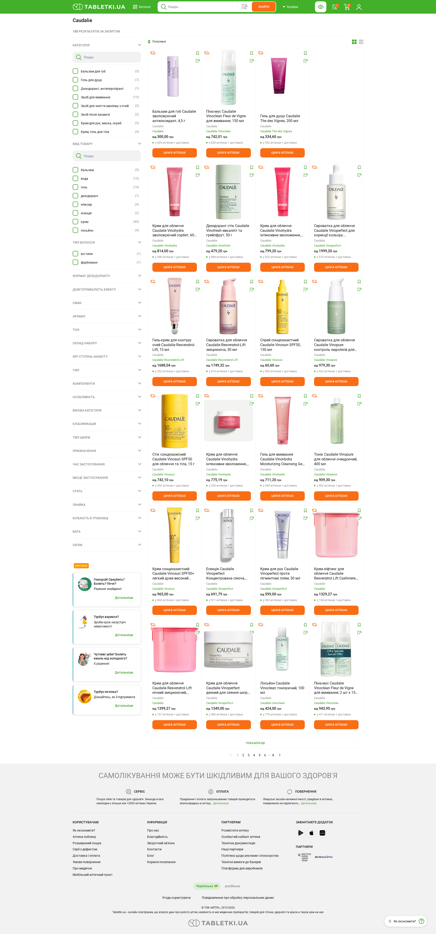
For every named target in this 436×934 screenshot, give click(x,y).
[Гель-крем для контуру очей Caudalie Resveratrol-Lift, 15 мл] (174, 306)
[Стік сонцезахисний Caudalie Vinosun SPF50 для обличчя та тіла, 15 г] (174, 420)
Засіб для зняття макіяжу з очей (105, 106)
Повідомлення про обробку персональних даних (238, 897)
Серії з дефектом (85, 849)
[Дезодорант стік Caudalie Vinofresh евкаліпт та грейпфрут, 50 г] (228, 191)
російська (232, 886)
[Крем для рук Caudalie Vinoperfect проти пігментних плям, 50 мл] (282, 535)
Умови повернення (87, 862)
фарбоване (89, 262)
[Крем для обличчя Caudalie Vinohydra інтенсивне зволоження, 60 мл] (282, 191)
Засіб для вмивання (95, 97)
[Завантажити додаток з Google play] (300, 832)
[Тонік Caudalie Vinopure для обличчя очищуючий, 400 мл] (336, 420)
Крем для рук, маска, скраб (101, 123)
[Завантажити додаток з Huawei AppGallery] (322, 832)
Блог (150, 855)
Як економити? (84, 830)
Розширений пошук (87, 843)
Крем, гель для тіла (95, 132)
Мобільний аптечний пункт (93, 875)
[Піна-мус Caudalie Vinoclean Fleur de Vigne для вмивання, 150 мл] (228, 77)
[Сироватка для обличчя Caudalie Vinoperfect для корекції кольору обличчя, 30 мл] (336, 191)
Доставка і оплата (86, 855)
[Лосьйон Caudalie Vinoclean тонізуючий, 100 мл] (282, 649)
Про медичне (82, 868)
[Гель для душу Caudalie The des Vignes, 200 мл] (282, 77)
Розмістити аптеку (235, 830)
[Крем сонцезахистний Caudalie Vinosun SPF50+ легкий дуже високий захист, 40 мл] (174, 535)
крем (84, 222)
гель (84, 187)
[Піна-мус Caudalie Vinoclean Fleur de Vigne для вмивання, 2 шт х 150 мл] (336, 649)
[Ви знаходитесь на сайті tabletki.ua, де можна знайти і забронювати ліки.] (99, 6)
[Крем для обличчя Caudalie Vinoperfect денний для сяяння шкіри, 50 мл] (228, 649)
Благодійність (157, 837)
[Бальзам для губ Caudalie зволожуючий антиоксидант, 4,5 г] (174, 77)
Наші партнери (232, 849)
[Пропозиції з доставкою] (153, 53)
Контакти (154, 849)
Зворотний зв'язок (161, 843)
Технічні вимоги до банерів (241, 862)
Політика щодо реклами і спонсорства (250, 855)
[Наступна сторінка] (279, 755)
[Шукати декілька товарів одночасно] (244, 6)
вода (84, 178)
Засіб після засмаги (95, 114)
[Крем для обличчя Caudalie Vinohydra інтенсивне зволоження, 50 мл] (228, 420)
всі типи (87, 254)
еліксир (86, 204)
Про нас (153, 830)
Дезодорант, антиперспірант (102, 88)
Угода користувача (176, 897)
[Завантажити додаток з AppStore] (311, 832)
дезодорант (89, 196)
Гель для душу (91, 80)
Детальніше (221, 803)
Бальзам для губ (93, 71)
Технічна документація (238, 843)
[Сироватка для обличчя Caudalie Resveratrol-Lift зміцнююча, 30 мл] (228, 306)
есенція (86, 213)
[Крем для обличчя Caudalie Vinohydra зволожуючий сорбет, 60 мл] (174, 191)
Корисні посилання (161, 862)
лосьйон (87, 230)
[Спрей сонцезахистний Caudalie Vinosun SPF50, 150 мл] (282, 306)
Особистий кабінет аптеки (240, 837)
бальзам (87, 170)
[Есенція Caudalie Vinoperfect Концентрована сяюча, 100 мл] (228, 535)
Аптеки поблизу (84, 837)
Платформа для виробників (242, 868)
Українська (204, 886)
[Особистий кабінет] (358, 6)
